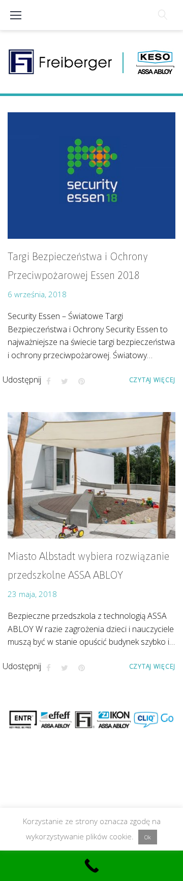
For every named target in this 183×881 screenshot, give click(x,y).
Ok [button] (147, 837)
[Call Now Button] (91, 866)
